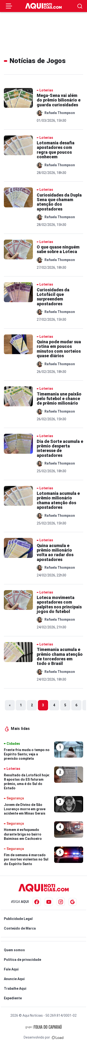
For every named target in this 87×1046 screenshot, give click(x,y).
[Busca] (80, 6)
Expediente (13, 998)
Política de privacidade (22, 960)
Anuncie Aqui (14, 979)
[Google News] (72, 902)
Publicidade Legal (18, 919)
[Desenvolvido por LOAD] (58, 1037)
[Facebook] (37, 902)
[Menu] (9, 6)
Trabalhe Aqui (15, 988)
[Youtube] (49, 902)
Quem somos (14, 950)
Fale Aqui (11, 969)
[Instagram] (61, 902)
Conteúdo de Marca (20, 928)
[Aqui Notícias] (43, 6)
